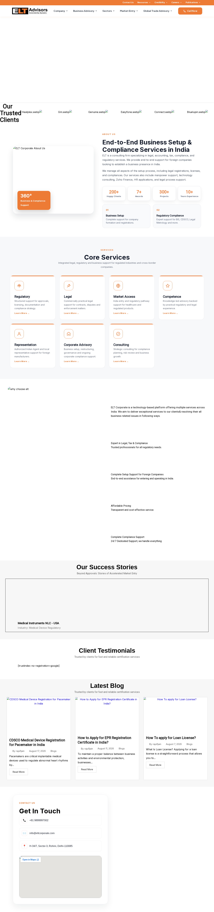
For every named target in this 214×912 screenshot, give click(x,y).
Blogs (53, 750)
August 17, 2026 (37, 751)
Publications (192, 2)
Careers (175, 2)
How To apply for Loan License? (171, 738)
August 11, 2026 (106, 748)
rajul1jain (20, 751)
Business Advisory (83, 10)
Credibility (159, 2)
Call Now (192, 10)
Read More (19, 771)
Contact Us (128, 2)
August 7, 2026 (174, 744)
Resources (142, 2)
